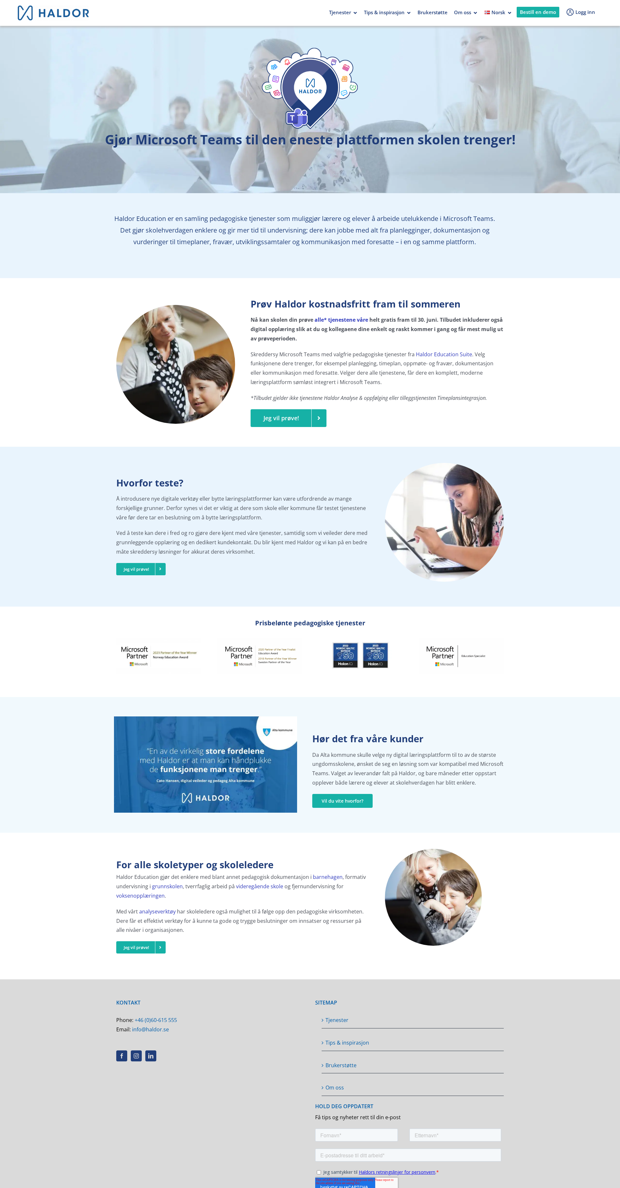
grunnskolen (167, 886)
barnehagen (328, 877)
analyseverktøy (157, 911)
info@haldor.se (150, 1029)
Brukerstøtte (433, 12)
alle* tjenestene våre (341, 319)
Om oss (462, 12)
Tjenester (340, 12)
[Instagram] (136, 1055)
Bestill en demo (538, 12)
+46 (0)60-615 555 (156, 1020)
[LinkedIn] (150, 1055)
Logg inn (585, 12)
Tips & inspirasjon (384, 12)
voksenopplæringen (140, 895)
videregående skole (259, 886)
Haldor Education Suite (444, 354)
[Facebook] (121, 1055)
